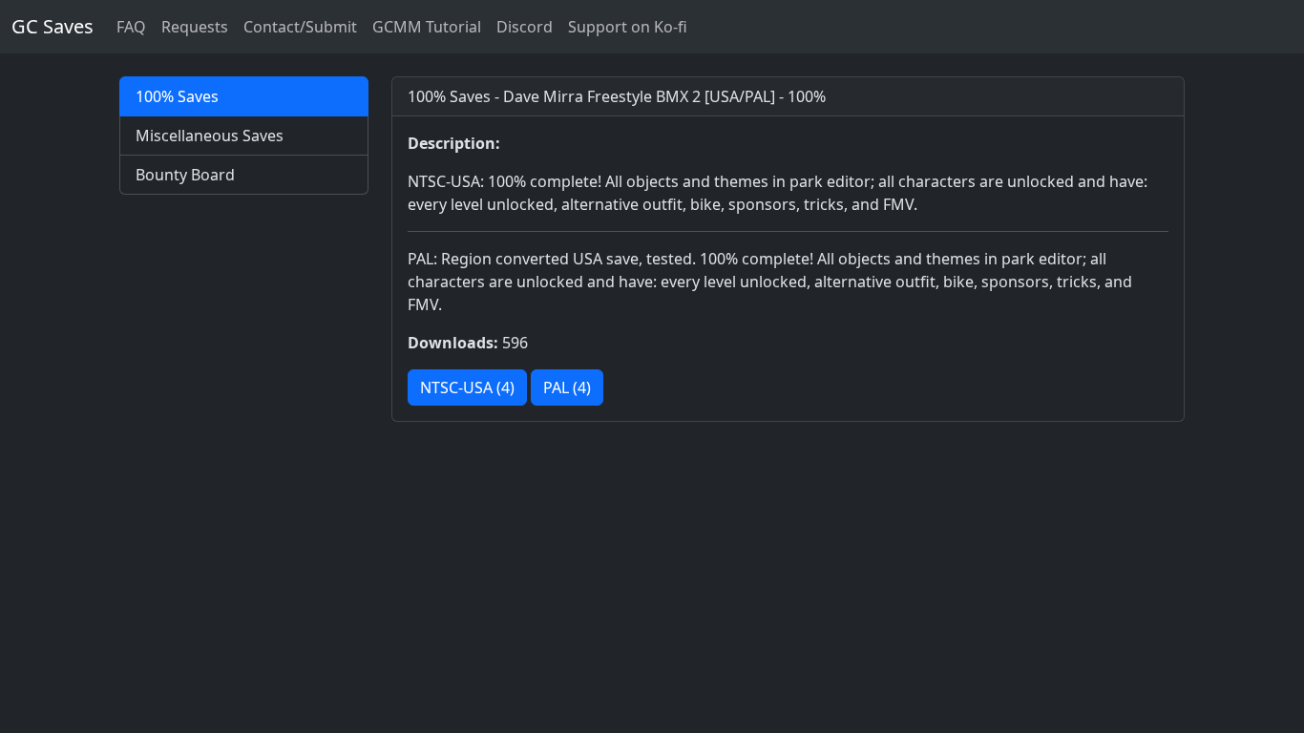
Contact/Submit (300, 26)
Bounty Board (185, 174)
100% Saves (177, 96)
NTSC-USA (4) (467, 387)
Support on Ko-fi (627, 26)
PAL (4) (567, 387)
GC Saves (52, 26)
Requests (194, 26)
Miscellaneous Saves (210, 135)
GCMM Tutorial (426, 26)
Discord (524, 26)
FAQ (131, 26)
